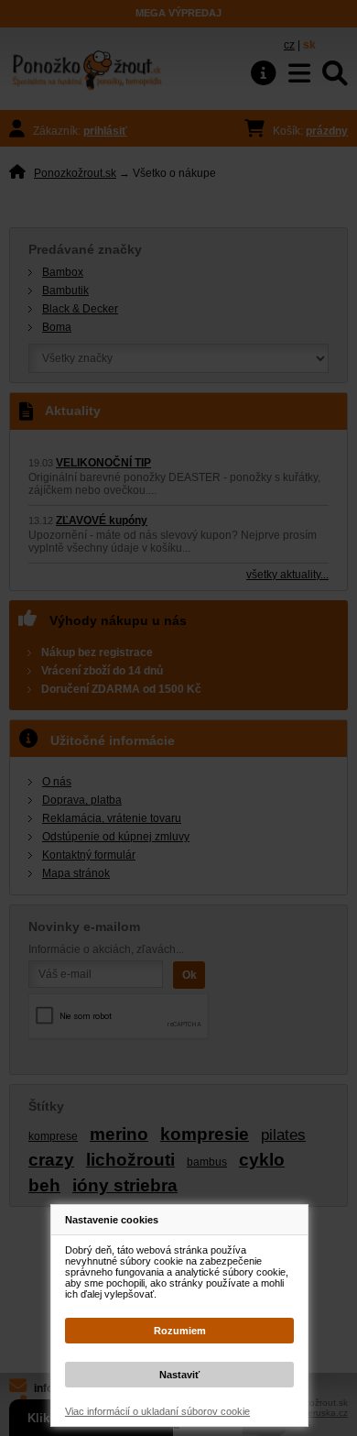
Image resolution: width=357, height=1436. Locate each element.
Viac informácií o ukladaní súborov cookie (157, 1411)
